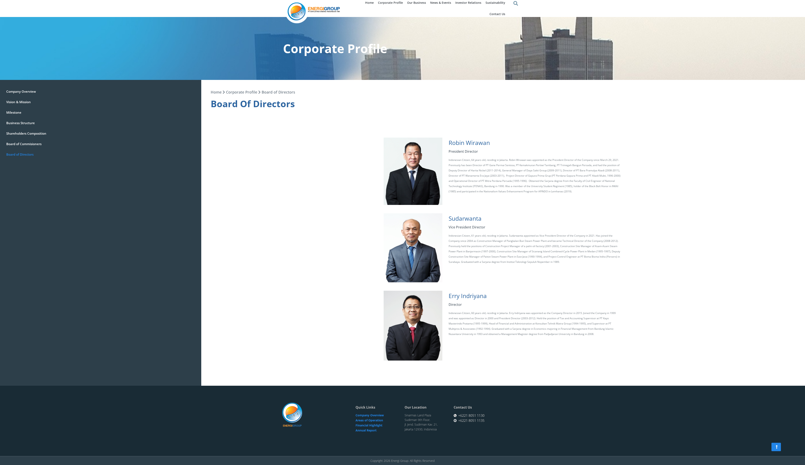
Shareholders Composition (26, 133)
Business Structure (20, 123)
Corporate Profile (241, 92)
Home (216, 92)
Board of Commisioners (24, 144)
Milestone (13, 112)
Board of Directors (20, 154)
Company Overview (21, 91)
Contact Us (497, 14)
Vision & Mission (18, 102)
